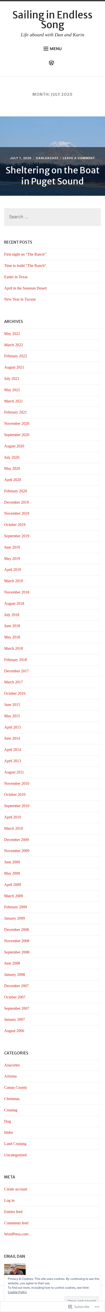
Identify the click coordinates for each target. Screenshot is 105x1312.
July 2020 (11, 457)
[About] (52, 64)
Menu (56, 48)
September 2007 (16, 1008)
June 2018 (12, 626)
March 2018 (13, 648)
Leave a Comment (79, 158)
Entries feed (13, 1212)
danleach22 (47, 158)
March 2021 (13, 401)
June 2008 (12, 963)
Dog (7, 1121)
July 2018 (11, 615)
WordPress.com (16, 1234)
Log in (9, 1200)
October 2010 (14, 794)
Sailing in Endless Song (52, 20)
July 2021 (11, 378)
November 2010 (16, 783)
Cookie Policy (17, 1292)
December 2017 (16, 671)
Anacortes (12, 1065)
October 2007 (14, 997)
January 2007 (14, 1019)
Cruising (10, 1110)
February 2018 (15, 660)
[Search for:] (52, 217)
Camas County (15, 1087)
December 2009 (16, 840)
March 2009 (13, 896)
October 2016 (14, 693)
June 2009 (12, 862)
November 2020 (16, 423)
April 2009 (12, 885)
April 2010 (12, 817)
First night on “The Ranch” (25, 254)
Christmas (12, 1099)
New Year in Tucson (20, 299)
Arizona (10, 1076)
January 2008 (14, 974)
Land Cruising (15, 1144)
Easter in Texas (16, 277)
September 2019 (16, 536)
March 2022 (13, 345)
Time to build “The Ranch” (25, 265)
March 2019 (13, 581)
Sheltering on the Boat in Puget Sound (53, 176)
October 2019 (14, 525)
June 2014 (12, 738)
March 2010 (13, 828)
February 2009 (15, 907)
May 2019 (12, 558)
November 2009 (16, 851)
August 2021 (14, 367)
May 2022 (12, 333)
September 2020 (16, 435)
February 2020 (15, 491)
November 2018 (16, 592)
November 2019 (16, 513)
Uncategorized (15, 1155)
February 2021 (15, 412)
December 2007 (16, 986)
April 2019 (12, 569)
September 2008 (16, 952)
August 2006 (14, 1031)
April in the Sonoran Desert (25, 288)
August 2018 (14, 603)
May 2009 (12, 873)
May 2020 (12, 468)
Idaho (8, 1132)
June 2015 (12, 705)
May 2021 (12, 390)
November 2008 (16, 941)
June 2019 (12, 547)
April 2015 (12, 727)
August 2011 (14, 772)
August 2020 (14, 446)
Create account (15, 1189)
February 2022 (15, 356)
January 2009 (14, 918)
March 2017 (13, 682)
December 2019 (16, 502)
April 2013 (12, 761)
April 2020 (12, 480)
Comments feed (16, 1223)
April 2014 (12, 749)
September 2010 (16, 806)
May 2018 (12, 637)
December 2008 (16, 929)
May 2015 (12, 716)
